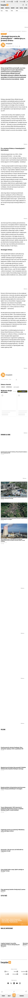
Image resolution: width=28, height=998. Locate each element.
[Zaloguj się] (23, 5)
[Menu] (26, 5)
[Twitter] (11, 983)
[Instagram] (20, 983)
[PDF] (16, 379)
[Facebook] (8, 983)
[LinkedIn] (14, 983)
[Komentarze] (14, 991)
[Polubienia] (2, 991)
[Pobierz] (19, 46)
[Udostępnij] (26, 991)
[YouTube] (17, 983)
